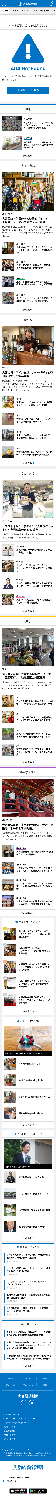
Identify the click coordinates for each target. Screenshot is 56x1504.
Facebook (24, 1403)
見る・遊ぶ (25, 10)
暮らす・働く (45, 10)
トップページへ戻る (28, 90)
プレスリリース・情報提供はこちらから (20, 1418)
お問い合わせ (9, 1427)
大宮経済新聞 (28, 4)
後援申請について (11, 1435)
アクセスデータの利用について (16, 1423)
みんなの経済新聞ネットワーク (28, 1467)
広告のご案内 (9, 1431)
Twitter (32, 1403)
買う (35, 10)
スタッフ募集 (9, 1439)
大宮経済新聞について (13, 1414)
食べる (15, 10)
